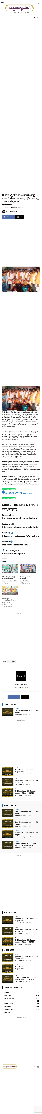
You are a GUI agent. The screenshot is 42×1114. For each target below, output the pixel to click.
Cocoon (17, 708)
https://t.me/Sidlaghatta (13, 553)
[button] (21, 492)
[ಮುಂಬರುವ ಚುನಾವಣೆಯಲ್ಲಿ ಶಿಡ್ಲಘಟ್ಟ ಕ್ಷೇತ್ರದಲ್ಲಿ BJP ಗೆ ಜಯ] (10, 590)
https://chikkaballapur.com (21, 687)
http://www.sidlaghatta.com (15, 545)
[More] (27, 217)
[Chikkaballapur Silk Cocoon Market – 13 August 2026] (7, 792)
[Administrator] (4, 211)
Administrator (12, 211)
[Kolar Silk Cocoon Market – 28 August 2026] (7, 782)
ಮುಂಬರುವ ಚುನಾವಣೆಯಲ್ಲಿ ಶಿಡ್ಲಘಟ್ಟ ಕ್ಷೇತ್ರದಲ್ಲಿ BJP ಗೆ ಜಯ (9, 600)
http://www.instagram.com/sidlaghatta (20, 527)
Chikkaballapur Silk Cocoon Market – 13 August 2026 (25, 792)
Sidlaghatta (7, 204)
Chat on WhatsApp (9, 489)
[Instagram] (38, 17)
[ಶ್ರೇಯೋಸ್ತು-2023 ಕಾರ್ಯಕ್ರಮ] (28, 568)
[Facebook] (34, 17)
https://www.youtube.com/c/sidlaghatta (20, 536)
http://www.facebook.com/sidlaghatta (19, 518)
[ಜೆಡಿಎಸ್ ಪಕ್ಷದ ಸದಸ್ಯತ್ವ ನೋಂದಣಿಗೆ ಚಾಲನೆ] (10, 568)
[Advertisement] (21, 41)
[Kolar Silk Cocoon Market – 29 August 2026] (7, 771)
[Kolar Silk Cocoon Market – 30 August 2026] (7, 712)
